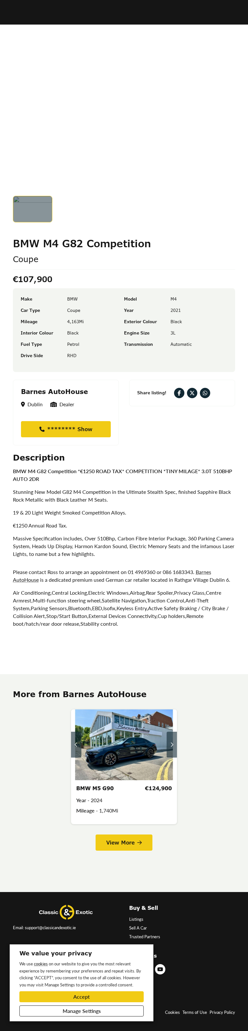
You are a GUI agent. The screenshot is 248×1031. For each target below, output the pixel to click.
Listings (136, 919)
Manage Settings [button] (82, 1011)
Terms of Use (194, 1012)
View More (120, 842)
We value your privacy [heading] (55, 953)
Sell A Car (138, 928)
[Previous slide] (76, 745)
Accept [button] (81, 996)
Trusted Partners (144, 937)
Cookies (172, 1012)
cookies (41, 964)
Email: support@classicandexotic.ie (44, 927)
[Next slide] (172, 745)
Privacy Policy (222, 1012)
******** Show (69, 429)
